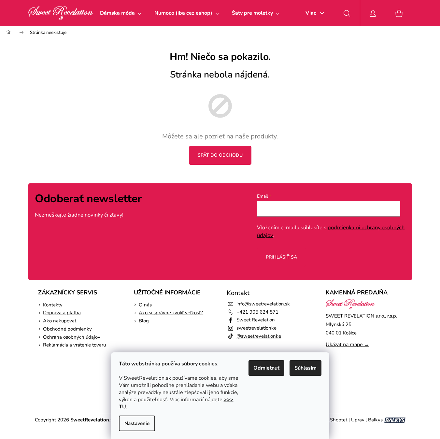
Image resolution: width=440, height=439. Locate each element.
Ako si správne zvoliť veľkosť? (171, 312)
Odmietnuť (266, 368)
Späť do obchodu (220, 155)
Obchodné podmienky (67, 329)
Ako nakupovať (59, 321)
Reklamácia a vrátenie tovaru (74, 345)
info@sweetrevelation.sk (263, 304)
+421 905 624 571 (257, 312)
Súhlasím (305, 368)
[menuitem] (120, 13)
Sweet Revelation (255, 320)
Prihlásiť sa (281, 257)
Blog (144, 321)
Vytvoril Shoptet (329, 420)
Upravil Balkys (367, 420)
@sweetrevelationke (258, 336)
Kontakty (53, 305)
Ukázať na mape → (347, 344)
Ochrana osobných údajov (71, 337)
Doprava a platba (62, 312)
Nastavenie (136, 423)
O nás (145, 305)
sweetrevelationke (256, 328)
